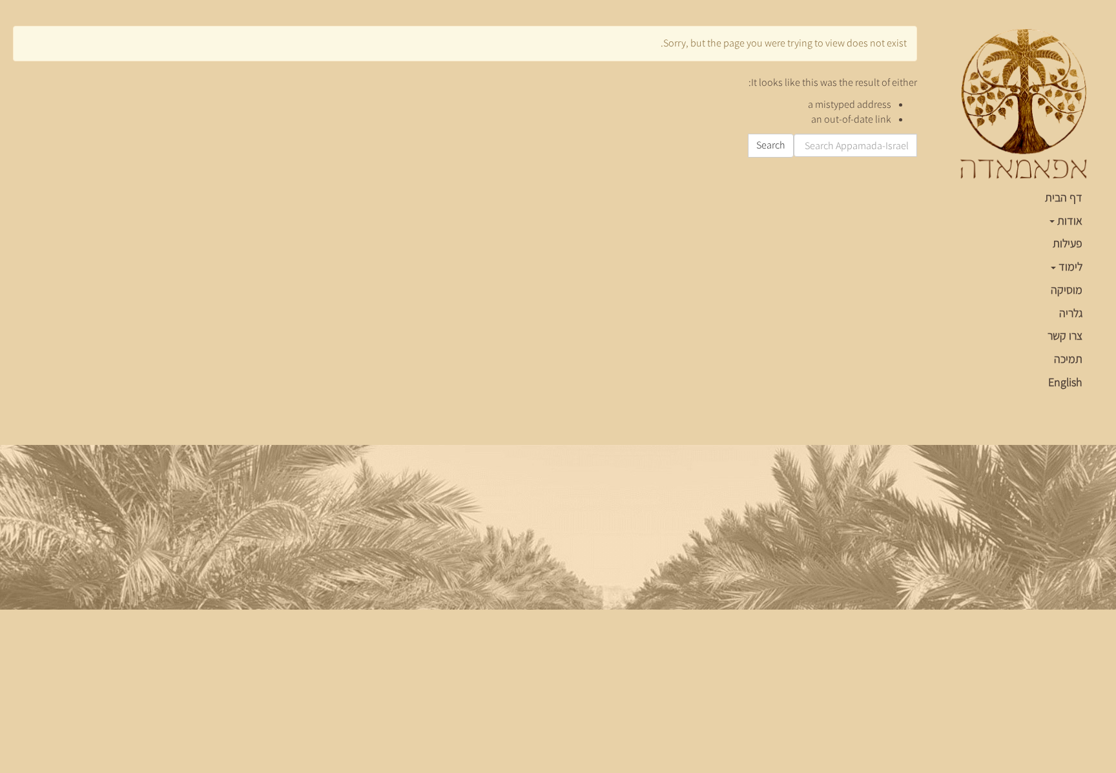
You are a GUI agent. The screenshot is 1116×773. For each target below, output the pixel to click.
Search (770, 145)
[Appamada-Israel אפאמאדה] (1023, 105)
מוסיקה (1066, 289)
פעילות (1067, 243)
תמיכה (1068, 358)
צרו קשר (1065, 335)
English (1065, 382)
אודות (1068, 220)
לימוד (1069, 266)
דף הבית (1063, 197)
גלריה (1070, 312)
